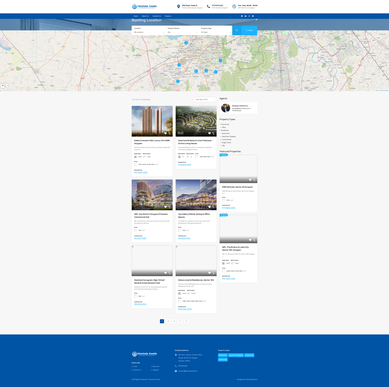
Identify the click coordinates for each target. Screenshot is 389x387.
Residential (225, 130)
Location (137, 28)
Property (168, 16)
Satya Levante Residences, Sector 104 (196, 280)
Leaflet (377, 90)
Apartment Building (229, 136)
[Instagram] (249, 16)
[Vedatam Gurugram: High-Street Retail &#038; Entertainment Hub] (203, 44)
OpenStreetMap (384, 90)
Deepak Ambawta (240, 106)
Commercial (225, 124)
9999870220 (217, 5)
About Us (145, 16)
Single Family (226, 142)
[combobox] (148, 32)
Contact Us (157, 16)
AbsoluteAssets (251, 379)
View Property (152, 130)
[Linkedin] (242, 16)
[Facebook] (253, 16)
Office (224, 127)
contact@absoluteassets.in (188, 371)
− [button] (2, 88)
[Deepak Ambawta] (225, 111)
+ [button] (2, 85)
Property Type (206, 28)
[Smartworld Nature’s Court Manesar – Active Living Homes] (156, 71)
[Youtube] (245, 16)
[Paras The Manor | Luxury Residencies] (233, 57)
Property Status (174, 28)
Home (136, 16)
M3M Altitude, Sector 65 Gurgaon (237, 187)
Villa (223, 146)
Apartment (226, 133)
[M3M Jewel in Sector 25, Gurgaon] (214, 39)
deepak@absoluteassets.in (241, 108)
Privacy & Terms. (154, 379)
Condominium (227, 139)
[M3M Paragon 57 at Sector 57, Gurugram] (213, 61)
